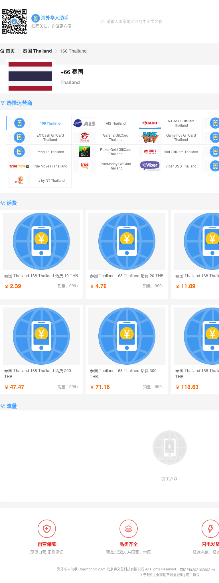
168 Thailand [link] (73, 50)
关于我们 (146, 574)
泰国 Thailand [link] (37, 50)
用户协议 (193, 574)
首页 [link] (10, 50)
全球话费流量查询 (169, 574)
